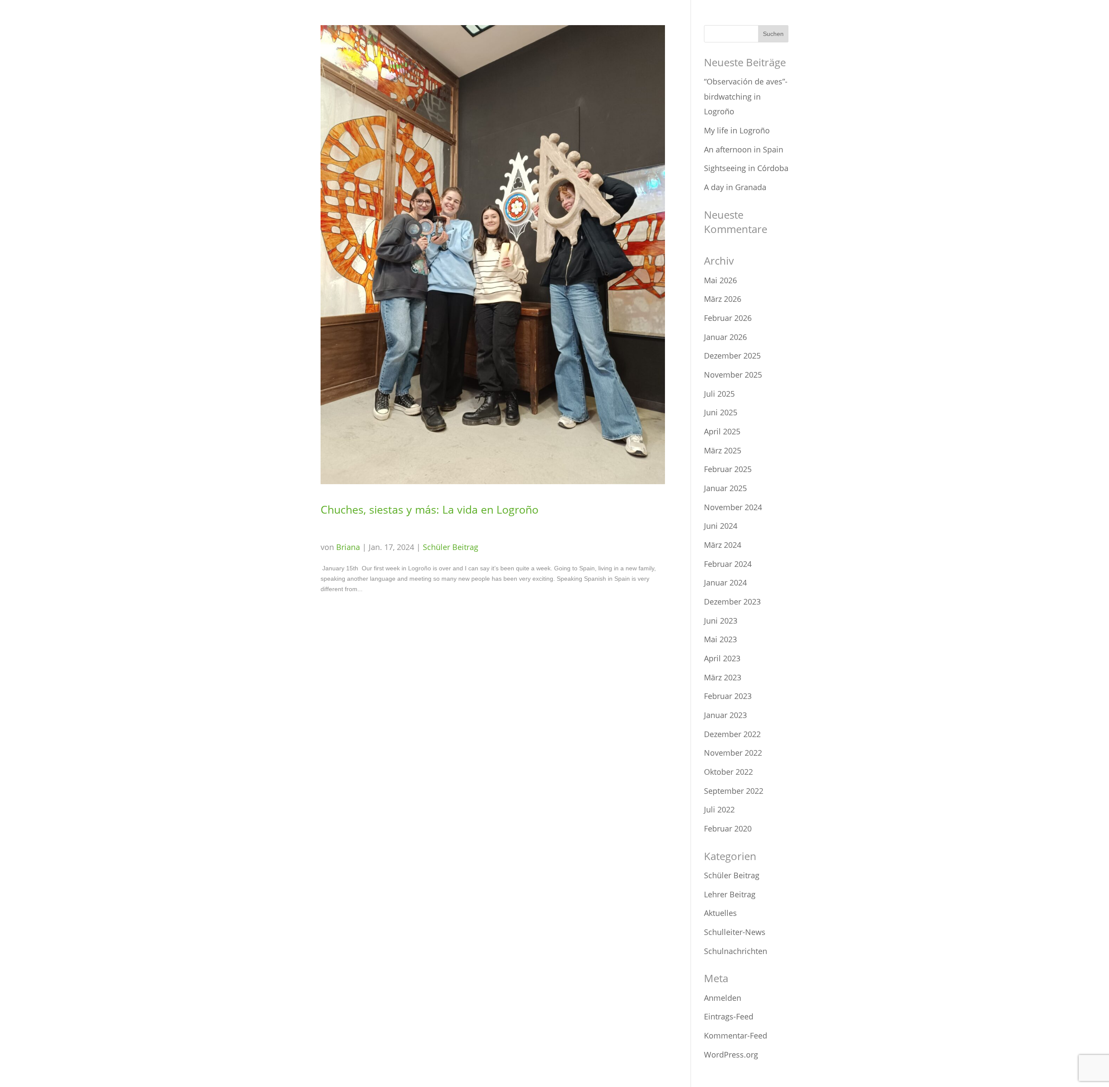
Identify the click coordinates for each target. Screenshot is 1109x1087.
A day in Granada (735, 187)
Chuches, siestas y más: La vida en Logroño (429, 509)
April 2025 (722, 431)
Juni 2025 (720, 412)
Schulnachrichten (735, 951)
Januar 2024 (725, 582)
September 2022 (733, 791)
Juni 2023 (720, 620)
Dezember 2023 (732, 601)
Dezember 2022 (732, 734)
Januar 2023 (725, 715)
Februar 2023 (728, 696)
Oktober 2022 (728, 772)
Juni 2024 (720, 526)
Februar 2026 (728, 318)
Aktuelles (720, 913)
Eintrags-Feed (728, 1016)
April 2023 (722, 658)
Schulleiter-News (734, 932)
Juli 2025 (719, 393)
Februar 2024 (728, 564)
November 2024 (733, 507)
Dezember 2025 (732, 355)
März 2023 (722, 677)
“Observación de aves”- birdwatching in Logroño (746, 96)
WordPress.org (731, 1054)
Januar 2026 (725, 337)
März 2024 (722, 545)
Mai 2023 (720, 639)
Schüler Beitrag (450, 547)
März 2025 (722, 450)
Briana (348, 547)
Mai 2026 (720, 280)
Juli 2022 (719, 809)
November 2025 (733, 374)
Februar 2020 (728, 828)
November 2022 (733, 752)
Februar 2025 (728, 469)
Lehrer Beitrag (730, 894)
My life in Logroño (737, 130)
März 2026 (722, 299)
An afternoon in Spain (743, 149)
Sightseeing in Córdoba (746, 168)
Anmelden (722, 998)
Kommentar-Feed (735, 1035)
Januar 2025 (725, 488)
